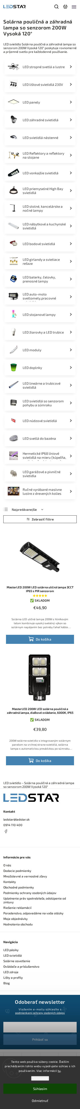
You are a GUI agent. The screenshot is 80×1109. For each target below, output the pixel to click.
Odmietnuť (40, 1101)
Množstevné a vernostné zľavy (25, 876)
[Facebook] (40, 831)
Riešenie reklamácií (17, 907)
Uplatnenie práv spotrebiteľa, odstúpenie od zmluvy (34, 900)
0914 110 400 (12, 825)
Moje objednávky (15, 919)
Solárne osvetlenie (16, 961)
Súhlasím (40, 1089)
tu (59, 1071)
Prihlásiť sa (40, 1039)
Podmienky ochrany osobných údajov (29, 893)
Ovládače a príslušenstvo (21, 966)
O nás (7, 865)
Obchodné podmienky (18, 887)
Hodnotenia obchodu (18, 924)
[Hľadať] (57, 6)
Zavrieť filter (40, 519)
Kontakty (9, 882)
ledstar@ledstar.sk (16, 819)
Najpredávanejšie (24, 509)
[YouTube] (16, 840)
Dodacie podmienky (17, 871)
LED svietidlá (12, 955)
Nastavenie (40, 1078)
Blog (6, 983)
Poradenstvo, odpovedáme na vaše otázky (33, 913)
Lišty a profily (13, 977)
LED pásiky (11, 950)
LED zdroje (10, 972)
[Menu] (74, 6)
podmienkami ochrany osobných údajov (40, 1013)
